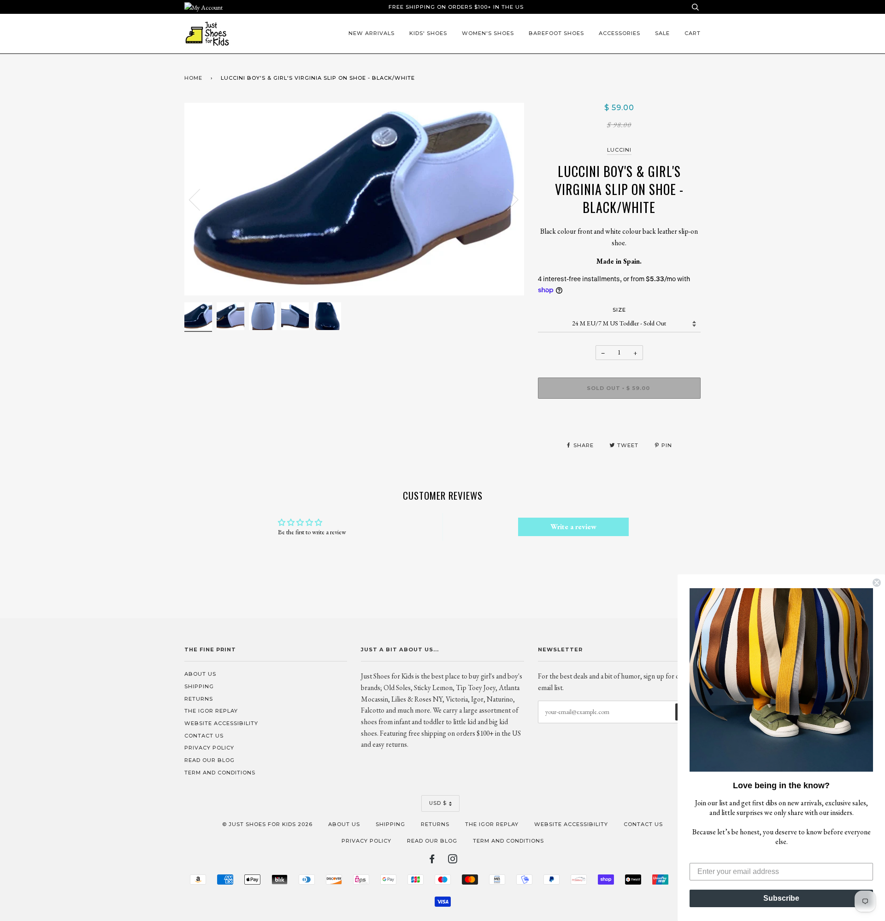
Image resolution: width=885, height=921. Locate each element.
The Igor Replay (211, 711)
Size (619, 310)
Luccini (619, 150)
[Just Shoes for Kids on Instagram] (453, 860)
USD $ (438, 803)
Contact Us (204, 735)
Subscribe (781, 898)
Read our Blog (209, 760)
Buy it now (619, 415)
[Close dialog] (876, 582)
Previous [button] (200, 199)
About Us (200, 674)
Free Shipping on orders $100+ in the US (456, 7)
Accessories (619, 33)
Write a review (573, 526)
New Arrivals (371, 33)
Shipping (199, 686)
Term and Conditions (219, 772)
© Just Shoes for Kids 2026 (267, 824)
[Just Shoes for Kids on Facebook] (432, 860)
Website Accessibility (221, 723)
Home (193, 78)
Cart (692, 33)
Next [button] (507, 199)
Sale (662, 33)
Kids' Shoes (428, 33)
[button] (781, 680)
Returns (198, 699)
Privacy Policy (209, 747)
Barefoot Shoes (556, 33)
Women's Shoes (488, 33)
